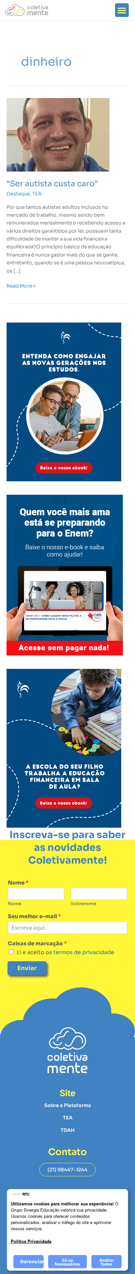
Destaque (18, 194)
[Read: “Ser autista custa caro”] (58, 135)
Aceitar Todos (106, 1262)
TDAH (68, 1130)
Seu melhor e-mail (34, 916)
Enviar (27, 968)
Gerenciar (32, 1262)
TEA (37, 194)
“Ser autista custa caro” (52, 184)
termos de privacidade (83, 952)
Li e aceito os (65, 952)
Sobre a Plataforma (67, 1105)
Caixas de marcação (37, 943)
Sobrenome (83, 903)
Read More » (21, 285)
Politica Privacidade (31, 1241)
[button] (122, 10)
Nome (18, 883)
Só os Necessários (67, 1262)
